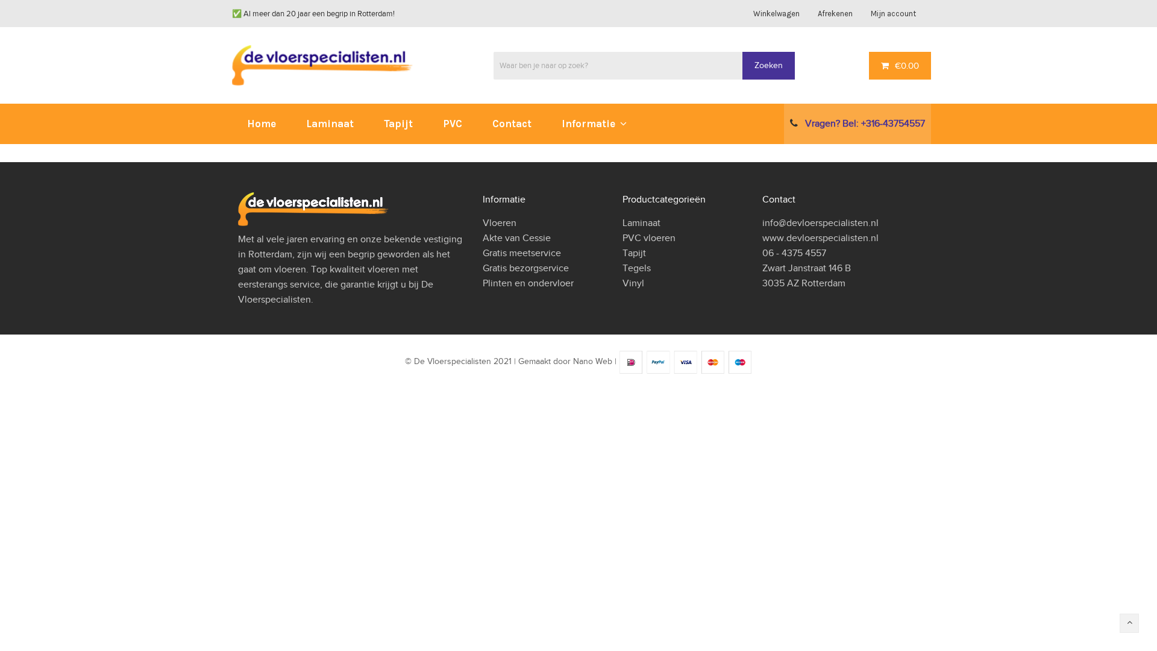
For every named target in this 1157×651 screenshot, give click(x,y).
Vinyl (633, 283)
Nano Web (592, 361)
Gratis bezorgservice (526, 268)
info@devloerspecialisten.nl (820, 223)
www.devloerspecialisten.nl (820, 238)
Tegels (636, 268)
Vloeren (499, 223)
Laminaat (641, 223)
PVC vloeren (649, 238)
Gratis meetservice (522, 253)
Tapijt (634, 253)
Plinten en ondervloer (528, 283)
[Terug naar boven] (1129, 623)
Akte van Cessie (517, 238)
